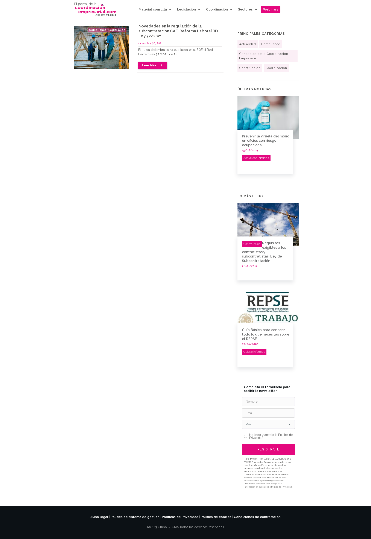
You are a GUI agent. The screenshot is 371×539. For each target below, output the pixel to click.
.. (178, 54)
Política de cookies (216, 517)
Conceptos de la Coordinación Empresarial (263, 56)
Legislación (116, 30)
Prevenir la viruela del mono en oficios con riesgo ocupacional (265, 140)
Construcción (249, 68)
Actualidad (247, 44)
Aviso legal (99, 517)
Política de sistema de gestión (135, 517)
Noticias (264, 158)
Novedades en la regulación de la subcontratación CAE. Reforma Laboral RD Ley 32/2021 (178, 31)
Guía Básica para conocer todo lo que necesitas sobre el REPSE (265, 334)
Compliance (98, 30)
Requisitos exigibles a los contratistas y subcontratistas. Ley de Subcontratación (264, 252)
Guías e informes (254, 351)
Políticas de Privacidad (180, 517)
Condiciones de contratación (257, 517)
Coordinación (276, 68)
